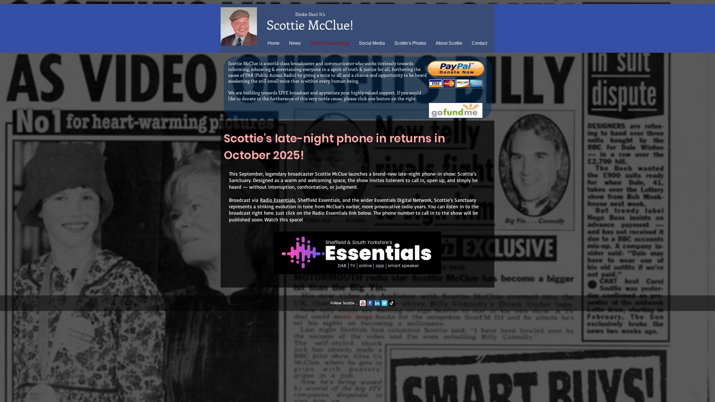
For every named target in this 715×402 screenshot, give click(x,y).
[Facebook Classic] (370, 303)
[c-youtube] (363, 303)
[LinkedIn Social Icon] (377, 303)
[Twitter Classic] (384, 303)
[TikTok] (392, 303)
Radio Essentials (277, 200)
